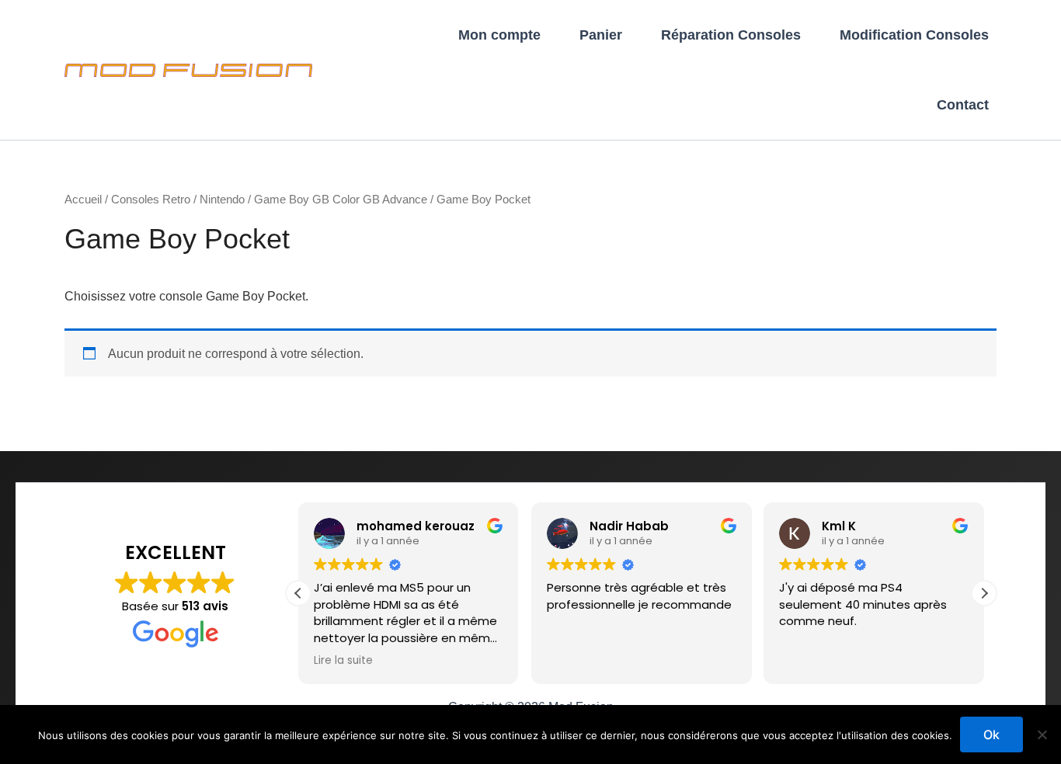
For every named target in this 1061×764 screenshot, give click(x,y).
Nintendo (222, 199)
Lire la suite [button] (343, 661)
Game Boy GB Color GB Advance (340, 199)
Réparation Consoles (731, 35)
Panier (600, 35)
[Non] (1041, 734)
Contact (963, 105)
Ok (991, 734)
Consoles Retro (150, 199)
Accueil (83, 199)
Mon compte (499, 35)
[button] (984, 593)
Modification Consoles (914, 35)
